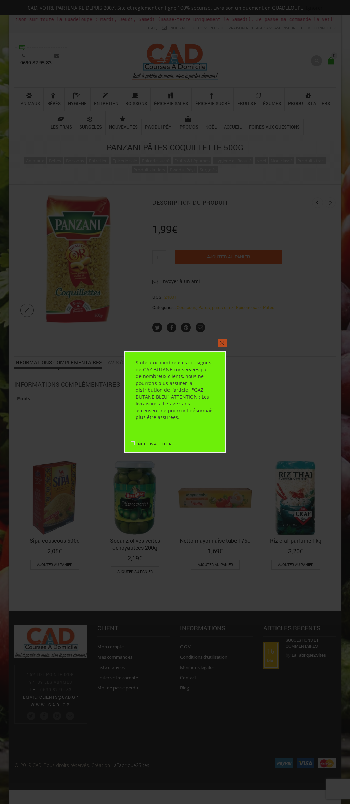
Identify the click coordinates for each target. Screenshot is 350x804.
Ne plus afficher (154, 443)
